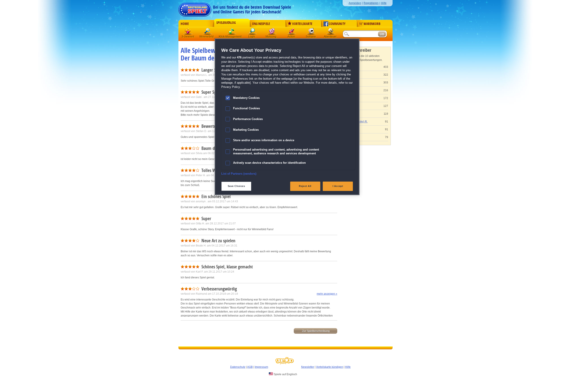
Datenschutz (237, 367)
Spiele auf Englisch (285, 374)
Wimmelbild (208, 32)
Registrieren (371, 3)
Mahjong (272, 32)
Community (337, 24)
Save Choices (236, 186)
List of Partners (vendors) (238, 173)
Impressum (261, 367)
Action (291, 32)
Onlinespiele (261, 24)
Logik (252, 32)
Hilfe (384, 3)
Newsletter (307, 367)
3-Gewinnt (188, 36)
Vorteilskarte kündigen (329, 367)
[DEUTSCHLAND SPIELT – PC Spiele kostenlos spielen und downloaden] (194, 8)
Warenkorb (372, 24)
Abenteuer (331, 32)
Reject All (305, 186)
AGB (250, 367)
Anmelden (355, 3)
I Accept (338, 186)
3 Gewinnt (188, 32)
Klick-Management (232, 32)
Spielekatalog (226, 23)
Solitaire (311, 32)
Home (185, 24)
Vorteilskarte (302, 24)
